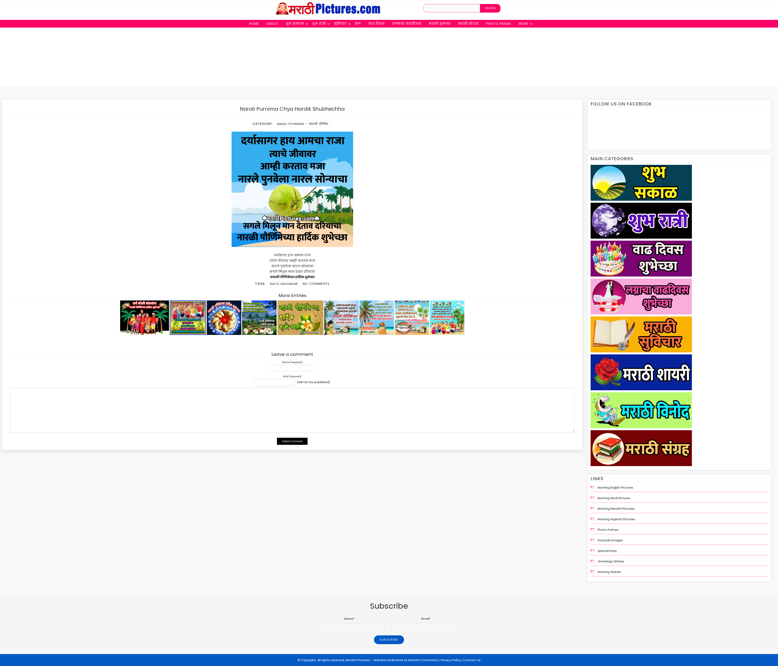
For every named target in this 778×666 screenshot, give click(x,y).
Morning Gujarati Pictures (616, 519)
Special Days (607, 551)
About (272, 23)
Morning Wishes (609, 572)
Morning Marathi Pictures (616, 508)
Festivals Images (610, 540)
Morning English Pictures (615, 487)
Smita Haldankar (284, 284)
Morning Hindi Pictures (614, 498)
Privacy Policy (451, 660)
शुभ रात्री (319, 23)
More (523, 23)
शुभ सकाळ (295, 23)
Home (254, 23)
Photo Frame (498, 23)
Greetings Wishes (611, 561)
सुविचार (340, 23)
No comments (315, 283)
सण (358, 23)
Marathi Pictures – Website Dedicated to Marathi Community (391, 660)
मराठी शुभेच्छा (440, 23)
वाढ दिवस (376, 23)
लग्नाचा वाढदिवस (406, 23)
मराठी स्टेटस (468, 23)
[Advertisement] (389, 58)
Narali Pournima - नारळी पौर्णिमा (302, 124)
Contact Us (472, 660)
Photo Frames (608, 530)
